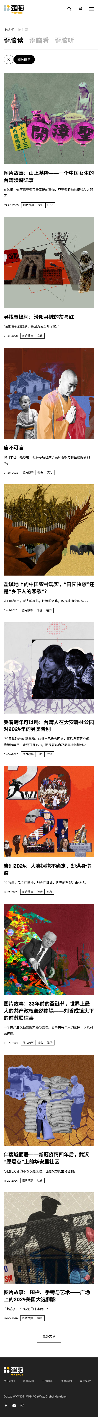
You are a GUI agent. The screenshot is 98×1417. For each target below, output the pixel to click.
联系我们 (66, 1381)
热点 (49, 891)
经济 (49, 610)
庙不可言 (14, 447)
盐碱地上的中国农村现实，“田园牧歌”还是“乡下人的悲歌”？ (49, 588)
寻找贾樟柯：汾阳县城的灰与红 (39, 317)
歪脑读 (14, 40)
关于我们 (9, 1381)
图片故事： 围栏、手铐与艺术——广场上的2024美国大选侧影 (47, 1296)
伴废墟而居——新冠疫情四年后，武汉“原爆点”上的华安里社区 (46, 1158)
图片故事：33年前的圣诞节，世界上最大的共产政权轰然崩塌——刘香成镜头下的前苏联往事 (49, 1011)
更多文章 (49, 1336)
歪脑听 (65, 40)
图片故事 (24, 59)
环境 (39, 610)
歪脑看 (39, 40)
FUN (40, 754)
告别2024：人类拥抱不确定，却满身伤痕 (47, 870)
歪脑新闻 (28, 1381)
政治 (49, 1042)
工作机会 (47, 1381)
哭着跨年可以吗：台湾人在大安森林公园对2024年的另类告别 (49, 726)
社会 (50, 205)
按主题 (23, 30)
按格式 (9, 30)
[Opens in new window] (14, 1405)
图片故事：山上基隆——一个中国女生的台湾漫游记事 (49, 177)
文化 (41, 205)
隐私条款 (85, 1381)
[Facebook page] (6, 1405)
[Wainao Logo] (13, 1371)
